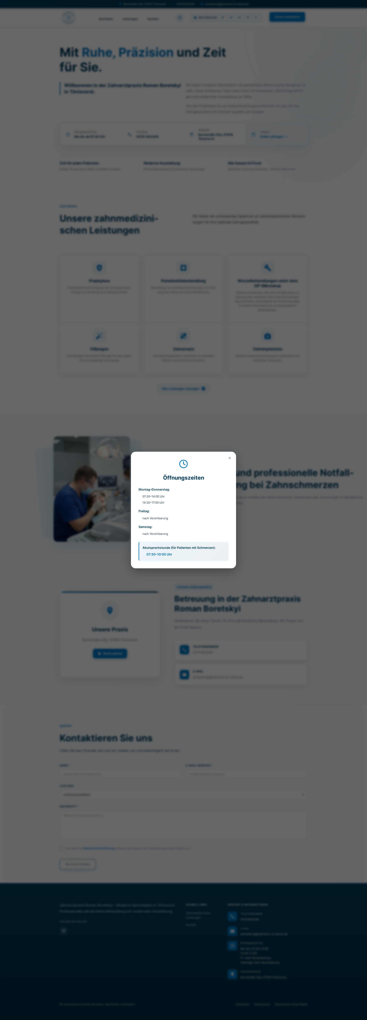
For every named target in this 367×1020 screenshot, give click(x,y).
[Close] (229, 458)
